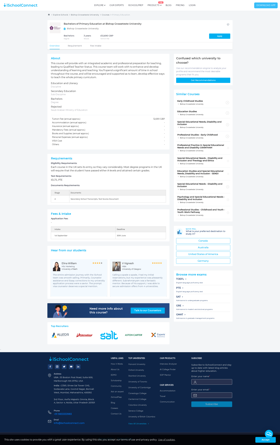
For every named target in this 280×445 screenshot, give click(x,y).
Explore (98, 5)
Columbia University (137, 405)
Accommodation (167, 391)
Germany (203, 261)
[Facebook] (50, 366)
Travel (162, 396)
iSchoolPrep (135, 5)
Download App (266, 5)
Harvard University (136, 364)
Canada (203, 240)
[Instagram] (57, 366)
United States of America (203, 254)
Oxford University (136, 370)
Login (192, 5)
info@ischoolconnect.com (69, 423)
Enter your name (200, 376)
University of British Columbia (141, 417)
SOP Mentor (165, 375)
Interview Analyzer (168, 364)
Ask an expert (117, 392)
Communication (167, 402)
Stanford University (137, 376)
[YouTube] (71, 366)
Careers (114, 408)
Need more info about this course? (106, 310)
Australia (203, 247)
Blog (169, 5)
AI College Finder (168, 370)
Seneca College (135, 411)
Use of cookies (166, 439)
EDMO (114, 375)
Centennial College (137, 399)
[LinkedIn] (78, 366)
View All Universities (137, 424)
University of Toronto (137, 382)
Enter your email (200, 389)
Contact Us (116, 414)
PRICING (180, 5)
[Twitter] (64, 366)
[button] (269, 434)
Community (116, 386)
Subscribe (211, 404)
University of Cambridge (139, 388)
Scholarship (116, 381)
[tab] (55, 45)
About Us (115, 370)
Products (153, 4)
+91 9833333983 (63, 414)
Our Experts (117, 5)
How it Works (117, 364)
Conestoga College (137, 393)
